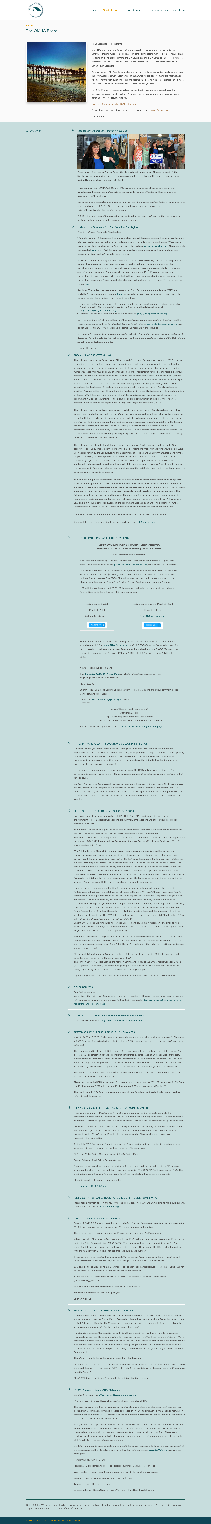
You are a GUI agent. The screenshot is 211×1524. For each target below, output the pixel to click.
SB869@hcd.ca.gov (145, 522)
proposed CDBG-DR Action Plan (130, 564)
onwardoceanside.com (155, 246)
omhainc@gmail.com (158, 110)
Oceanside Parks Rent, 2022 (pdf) (91, 1186)
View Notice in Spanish (152, 616)
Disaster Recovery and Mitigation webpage (140, 726)
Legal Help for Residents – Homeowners (121, 1020)
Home (94, 10)
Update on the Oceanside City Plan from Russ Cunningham (108, 227)
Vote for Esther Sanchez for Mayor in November (102, 131)
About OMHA (109, 10)
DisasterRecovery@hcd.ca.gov (106, 699)
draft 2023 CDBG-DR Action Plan (101, 673)
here (94, 250)
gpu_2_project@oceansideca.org (99, 310)
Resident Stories (159, 10)
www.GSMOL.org (158, 1449)
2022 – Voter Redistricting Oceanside (118, 1394)
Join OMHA (179, 10)
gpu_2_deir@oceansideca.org (152, 313)
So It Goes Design (73, 1520)
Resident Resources (135, 10)
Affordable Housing (109, 1206)
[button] (129, 526)
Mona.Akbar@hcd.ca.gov (116, 645)
